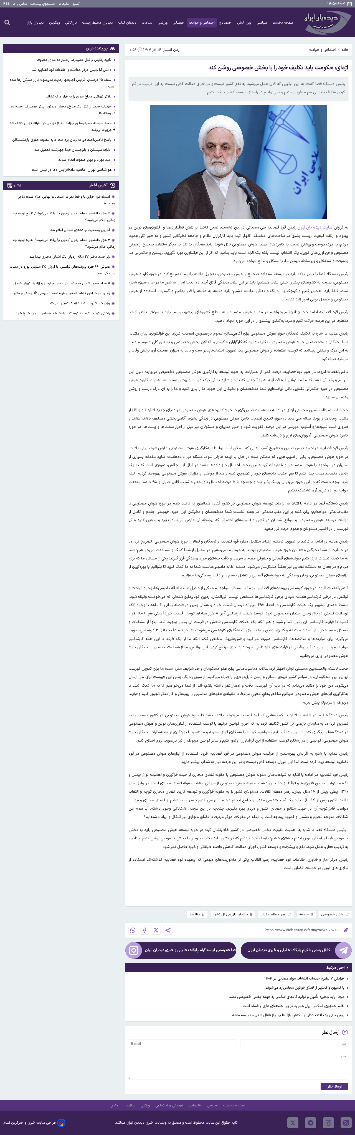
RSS (6, 3)
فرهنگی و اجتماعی (169, 1105)
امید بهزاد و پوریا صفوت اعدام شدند (85, 159)
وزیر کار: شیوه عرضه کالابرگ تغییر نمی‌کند (79, 303)
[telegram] (310, 1122)
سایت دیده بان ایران (314, 227)
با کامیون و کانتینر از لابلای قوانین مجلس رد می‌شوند (304, 988)
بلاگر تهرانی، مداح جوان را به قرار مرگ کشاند (79, 96)
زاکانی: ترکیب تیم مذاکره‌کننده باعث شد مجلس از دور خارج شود (63, 313)
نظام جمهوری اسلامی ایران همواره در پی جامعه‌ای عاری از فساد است (293, 1006)
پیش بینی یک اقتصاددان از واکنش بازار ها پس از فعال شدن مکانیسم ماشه (288, 1015)
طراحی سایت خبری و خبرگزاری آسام (29, 1123)
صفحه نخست (283, 22)
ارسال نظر (335, 1086)
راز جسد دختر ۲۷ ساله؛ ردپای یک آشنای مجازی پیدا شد (69, 256)
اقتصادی (226, 22)
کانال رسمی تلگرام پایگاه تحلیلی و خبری (288, 950)
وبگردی (55, 22)
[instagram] (328, 1122)
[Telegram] (168, 930)
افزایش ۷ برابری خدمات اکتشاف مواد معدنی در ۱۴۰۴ (304, 978)
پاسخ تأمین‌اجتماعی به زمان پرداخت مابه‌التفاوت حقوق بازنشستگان (62, 139)
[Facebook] (144, 930)
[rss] (346, 1122)
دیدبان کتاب (128, 22)
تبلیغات (64, 3)
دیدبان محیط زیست (98, 22)
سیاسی (262, 22)
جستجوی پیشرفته (42, 3)
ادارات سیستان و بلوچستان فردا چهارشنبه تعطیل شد (73, 149)
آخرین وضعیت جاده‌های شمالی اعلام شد (80, 230)
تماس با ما (20, 3)
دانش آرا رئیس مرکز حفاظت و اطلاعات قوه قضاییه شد (72, 69)
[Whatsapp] (133, 930)
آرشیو (76, 3)
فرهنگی (179, 22)
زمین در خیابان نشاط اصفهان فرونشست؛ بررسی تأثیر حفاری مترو (61, 293)
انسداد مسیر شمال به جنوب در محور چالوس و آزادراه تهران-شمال (61, 283)
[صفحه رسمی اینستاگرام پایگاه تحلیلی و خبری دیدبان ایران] (133, 950)
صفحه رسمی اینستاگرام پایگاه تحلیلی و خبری (190, 950)
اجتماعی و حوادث (202, 22)
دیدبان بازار (36, 22)
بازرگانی (71, 22)
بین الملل (244, 22)
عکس (115, 1105)
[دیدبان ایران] (327, 22)
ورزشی (163, 22)
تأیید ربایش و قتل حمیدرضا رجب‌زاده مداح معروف (75, 59)
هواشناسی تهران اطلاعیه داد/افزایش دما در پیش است (72, 169)
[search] (7, 22)
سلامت (148, 22)
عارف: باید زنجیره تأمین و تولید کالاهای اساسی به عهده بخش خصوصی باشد (286, 997)
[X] (156, 930)
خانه (345, 50)
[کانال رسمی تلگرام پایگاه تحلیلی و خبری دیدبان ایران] (343, 950)
